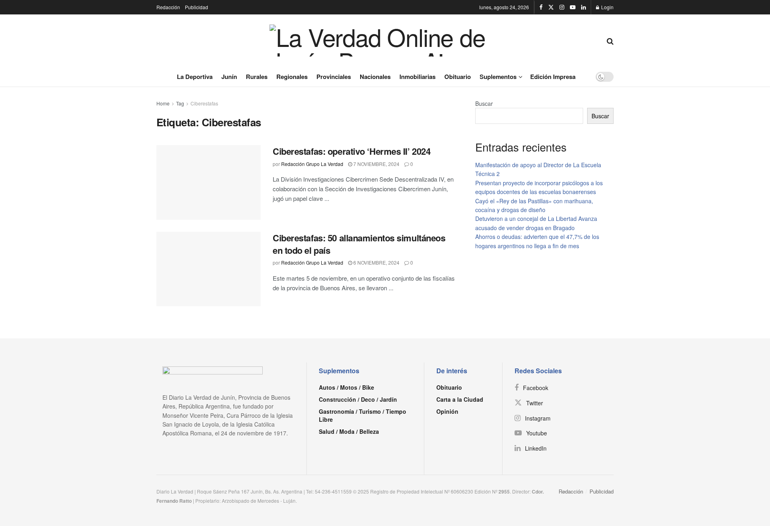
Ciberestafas (204, 103)
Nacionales (375, 76)
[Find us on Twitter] (551, 7)
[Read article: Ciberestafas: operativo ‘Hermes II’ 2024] (208, 182)
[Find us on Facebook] (541, 7)
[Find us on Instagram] (561, 7)
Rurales (256, 76)
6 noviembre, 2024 (375, 262)
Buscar (484, 103)
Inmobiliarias (417, 76)
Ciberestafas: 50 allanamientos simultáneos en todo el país (359, 244)
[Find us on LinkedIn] (583, 7)
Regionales (292, 76)
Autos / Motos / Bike (346, 387)
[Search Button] (610, 40)
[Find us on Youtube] (572, 7)
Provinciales (333, 76)
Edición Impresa (552, 76)
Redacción (168, 7)
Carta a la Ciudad (459, 399)
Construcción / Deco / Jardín (358, 399)
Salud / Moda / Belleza (349, 431)
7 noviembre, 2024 (375, 163)
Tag (180, 103)
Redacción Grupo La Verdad (312, 163)
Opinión (447, 411)
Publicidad (196, 7)
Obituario (457, 76)
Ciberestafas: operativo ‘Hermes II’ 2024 (351, 151)
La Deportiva (195, 76)
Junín (229, 76)
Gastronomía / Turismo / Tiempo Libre (362, 415)
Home (163, 103)
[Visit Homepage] (381, 40)
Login (607, 7)
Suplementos (498, 76)
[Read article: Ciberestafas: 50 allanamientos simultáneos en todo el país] (208, 269)
